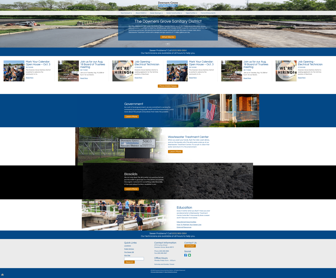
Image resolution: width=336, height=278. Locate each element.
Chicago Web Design (157, 272)
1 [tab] (166, 43)
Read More (29, 78)
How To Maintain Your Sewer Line (189, 225)
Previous (3, 24)
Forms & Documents (208, 13)
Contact (190, 246)
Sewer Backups (155, 13)
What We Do (168, 37)
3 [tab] (169, 43)
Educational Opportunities (186, 222)
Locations (127, 246)
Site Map (127, 255)
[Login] (168, 275)
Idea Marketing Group (171, 272)
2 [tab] (168, 43)
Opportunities (191, 13)
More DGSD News (168, 86)
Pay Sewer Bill (129, 252)
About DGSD (140, 13)
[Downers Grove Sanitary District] (168, 5)
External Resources (184, 227)
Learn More (131, 116)
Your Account (125, 13)
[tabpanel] (168, 24)
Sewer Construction (173, 13)
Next (333, 24)
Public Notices (129, 249)
